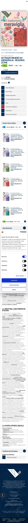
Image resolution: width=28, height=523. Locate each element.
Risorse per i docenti (11, 114)
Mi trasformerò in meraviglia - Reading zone (16, 181)
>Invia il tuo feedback (11, 107)
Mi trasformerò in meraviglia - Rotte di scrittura (16, 166)
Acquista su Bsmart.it (11, 72)
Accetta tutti (14, 280)
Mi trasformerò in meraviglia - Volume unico (16, 196)
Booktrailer (9, 110)
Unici (7, 103)
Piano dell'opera (10, 87)
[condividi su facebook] (9, 83)
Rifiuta (14, 289)
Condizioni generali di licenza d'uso (16, 520)
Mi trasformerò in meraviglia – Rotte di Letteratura (16, 210)
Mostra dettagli (20, 275)
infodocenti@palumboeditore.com (14, 505)
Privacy (14, 518)
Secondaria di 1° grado (6, 50)
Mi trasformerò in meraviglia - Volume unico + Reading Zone (17, 137)
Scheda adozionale (11, 95)
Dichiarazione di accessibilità (13, 521)
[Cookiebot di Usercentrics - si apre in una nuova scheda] (20, 232)
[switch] (24, 261)
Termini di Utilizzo (6, 518)
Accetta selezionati (14, 285)
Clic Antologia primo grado (13, 99)
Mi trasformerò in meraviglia (15, 52)
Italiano (15, 50)
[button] (25, 127)
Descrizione (9, 91)
